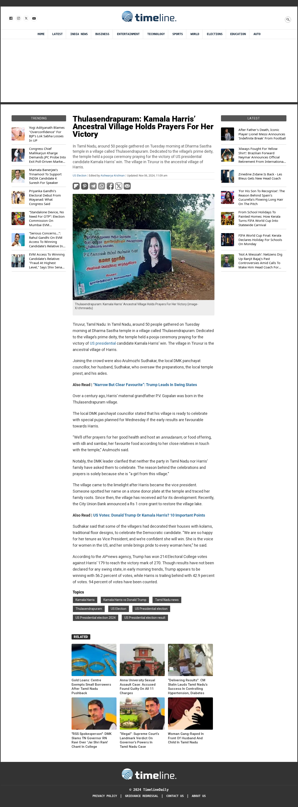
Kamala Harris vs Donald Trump (124, 600)
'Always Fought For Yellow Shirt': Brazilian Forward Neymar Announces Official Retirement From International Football (261, 155)
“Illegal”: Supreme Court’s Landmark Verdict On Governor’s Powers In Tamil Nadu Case (139, 740)
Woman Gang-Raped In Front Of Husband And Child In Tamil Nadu (186, 738)
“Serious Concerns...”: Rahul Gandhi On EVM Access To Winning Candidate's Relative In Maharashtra (46, 239)
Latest (57, 34)
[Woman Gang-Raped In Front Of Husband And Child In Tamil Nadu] (190, 714)
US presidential (103, 343)
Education (238, 34)
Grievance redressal (141, 796)
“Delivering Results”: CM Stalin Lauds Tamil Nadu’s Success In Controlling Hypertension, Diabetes (187, 686)
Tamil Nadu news (167, 600)
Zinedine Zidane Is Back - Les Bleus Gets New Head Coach (260, 176)
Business (102, 34)
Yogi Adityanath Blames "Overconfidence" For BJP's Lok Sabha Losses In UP (47, 133)
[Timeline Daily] (149, 16)
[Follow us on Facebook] (10, 18)
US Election (79, 175)
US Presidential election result (144, 617)
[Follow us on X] (25, 18)
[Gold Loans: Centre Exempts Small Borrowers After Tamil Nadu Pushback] (94, 661)
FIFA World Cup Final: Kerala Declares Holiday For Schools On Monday (260, 239)
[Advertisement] (149, 71)
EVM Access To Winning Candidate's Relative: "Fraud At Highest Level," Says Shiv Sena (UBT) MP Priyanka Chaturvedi (47, 260)
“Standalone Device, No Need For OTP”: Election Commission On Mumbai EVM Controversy (47, 218)
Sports (177, 34)
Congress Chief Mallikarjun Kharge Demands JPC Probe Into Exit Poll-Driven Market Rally (47, 155)
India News (79, 34)
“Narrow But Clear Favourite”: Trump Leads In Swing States (145, 384)
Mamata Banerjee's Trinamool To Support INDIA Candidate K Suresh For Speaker (45, 176)
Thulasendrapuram (88, 608)
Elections (215, 34)
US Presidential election (151, 608)
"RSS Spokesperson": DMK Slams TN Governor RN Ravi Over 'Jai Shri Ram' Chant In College (91, 740)
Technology (156, 34)
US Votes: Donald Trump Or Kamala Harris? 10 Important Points (149, 515)
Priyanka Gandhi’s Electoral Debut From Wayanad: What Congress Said (45, 197)
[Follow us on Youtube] (33, 18)
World (194, 34)
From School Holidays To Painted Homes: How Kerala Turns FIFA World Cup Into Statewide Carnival (259, 218)
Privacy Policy (104, 796)
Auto (256, 34)
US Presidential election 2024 (95, 617)
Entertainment (128, 34)
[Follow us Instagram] (18, 18)
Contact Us (175, 796)
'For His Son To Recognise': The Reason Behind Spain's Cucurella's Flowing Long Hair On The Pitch (261, 197)
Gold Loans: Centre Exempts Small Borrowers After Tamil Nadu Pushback (91, 686)
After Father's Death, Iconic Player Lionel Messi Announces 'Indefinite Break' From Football (262, 134)
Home (41, 34)
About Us (199, 796)
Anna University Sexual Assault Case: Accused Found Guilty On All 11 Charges (138, 686)
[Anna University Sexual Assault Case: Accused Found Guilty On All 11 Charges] (142, 661)
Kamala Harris (85, 600)
